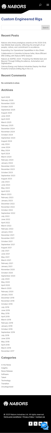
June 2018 (5, 338)
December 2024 (8, 128)
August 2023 (6, 179)
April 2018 (5, 345)
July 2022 (5, 216)
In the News (6, 365)
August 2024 (6, 141)
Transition (5, 383)
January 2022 (7, 232)
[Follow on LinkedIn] (40, 424)
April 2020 (5, 285)
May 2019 (5, 313)
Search (45, 28)
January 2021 (6, 266)
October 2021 (7, 241)
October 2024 (7, 135)
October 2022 (7, 210)
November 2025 (8, 103)
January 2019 (6, 326)
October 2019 (7, 304)
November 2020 (8, 269)
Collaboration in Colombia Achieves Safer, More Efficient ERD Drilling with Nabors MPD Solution (24, 54)
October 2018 (7, 329)
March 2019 (6, 320)
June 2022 (5, 219)
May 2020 (5, 282)
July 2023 (5, 182)
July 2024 (5, 144)
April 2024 (5, 153)
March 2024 (6, 157)
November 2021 (7, 238)
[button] (45, 426)
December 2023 (8, 166)
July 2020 (5, 279)
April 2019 (5, 316)
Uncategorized (7, 387)
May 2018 (5, 342)
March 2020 (6, 288)
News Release (7, 371)
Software (5, 374)
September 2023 (8, 175)
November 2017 (7, 351)
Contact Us (40, 417)
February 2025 (7, 125)
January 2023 (7, 200)
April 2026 (5, 97)
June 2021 (5, 254)
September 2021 (8, 244)
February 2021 (7, 263)
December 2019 (7, 298)
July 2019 (5, 307)
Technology (6, 380)
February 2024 (7, 160)
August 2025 (6, 113)
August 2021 (6, 247)
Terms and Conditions (12, 417)
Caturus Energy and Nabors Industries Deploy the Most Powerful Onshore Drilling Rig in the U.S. (23, 67)
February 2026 (7, 100)
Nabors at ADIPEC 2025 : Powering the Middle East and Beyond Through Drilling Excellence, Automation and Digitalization (24, 61)
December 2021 (7, 235)
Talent (3, 377)
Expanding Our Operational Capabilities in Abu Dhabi (22, 50)
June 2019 (5, 310)
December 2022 (8, 204)
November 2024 (8, 132)
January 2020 (7, 295)
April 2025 (5, 119)
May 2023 (5, 188)
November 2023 (8, 169)
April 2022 (5, 222)
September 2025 (8, 110)
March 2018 (6, 348)
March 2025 (6, 122)
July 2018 (5, 335)
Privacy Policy (28, 417)
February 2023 (7, 197)
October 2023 (7, 172)
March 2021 (6, 260)
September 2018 (8, 332)
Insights (4, 368)
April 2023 (5, 191)
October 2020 (7, 273)
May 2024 (5, 150)
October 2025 (7, 107)
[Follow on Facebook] (31, 424)
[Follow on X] (36, 424)
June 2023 (5, 185)
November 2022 (8, 207)
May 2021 (5, 257)
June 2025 (5, 116)
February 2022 (7, 229)
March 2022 (6, 226)
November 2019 (7, 301)
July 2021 (5, 251)
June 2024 (5, 147)
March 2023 (6, 194)
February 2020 (7, 291)
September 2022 (8, 213)
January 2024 (7, 163)
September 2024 (8, 138)
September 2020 (8, 276)
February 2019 (7, 323)
